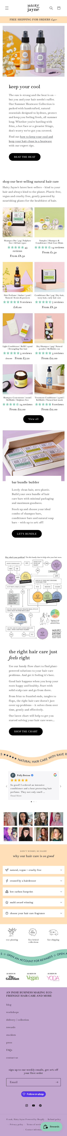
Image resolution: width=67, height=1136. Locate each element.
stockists (11, 1034)
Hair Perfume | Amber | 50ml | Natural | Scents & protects (17, 296)
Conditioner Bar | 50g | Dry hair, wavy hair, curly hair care (49, 296)
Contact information (35, 1129)
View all (33, 419)
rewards (10, 1027)
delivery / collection (17, 1019)
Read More (16, 795)
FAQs (9, 1050)
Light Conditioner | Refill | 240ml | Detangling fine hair (18, 347)
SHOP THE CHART (26, 731)
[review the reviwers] (55, 775)
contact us (12, 1057)
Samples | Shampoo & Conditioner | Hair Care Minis (49, 242)
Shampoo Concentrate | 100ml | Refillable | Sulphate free (17, 399)
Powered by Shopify (34, 1119)
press (9, 1042)
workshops (12, 1012)
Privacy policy (16, 1124)
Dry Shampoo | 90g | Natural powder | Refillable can (49, 347)
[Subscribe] (57, 1082)
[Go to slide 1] (31, 801)
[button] (7, 8)
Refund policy (54, 1119)
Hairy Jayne (19, 1119)
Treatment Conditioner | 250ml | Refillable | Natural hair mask (49, 399)
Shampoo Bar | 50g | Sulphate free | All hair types (17, 242)
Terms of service (34, 1124)
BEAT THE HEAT (24, 156)
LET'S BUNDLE (27, 533)
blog (9, 1004)
